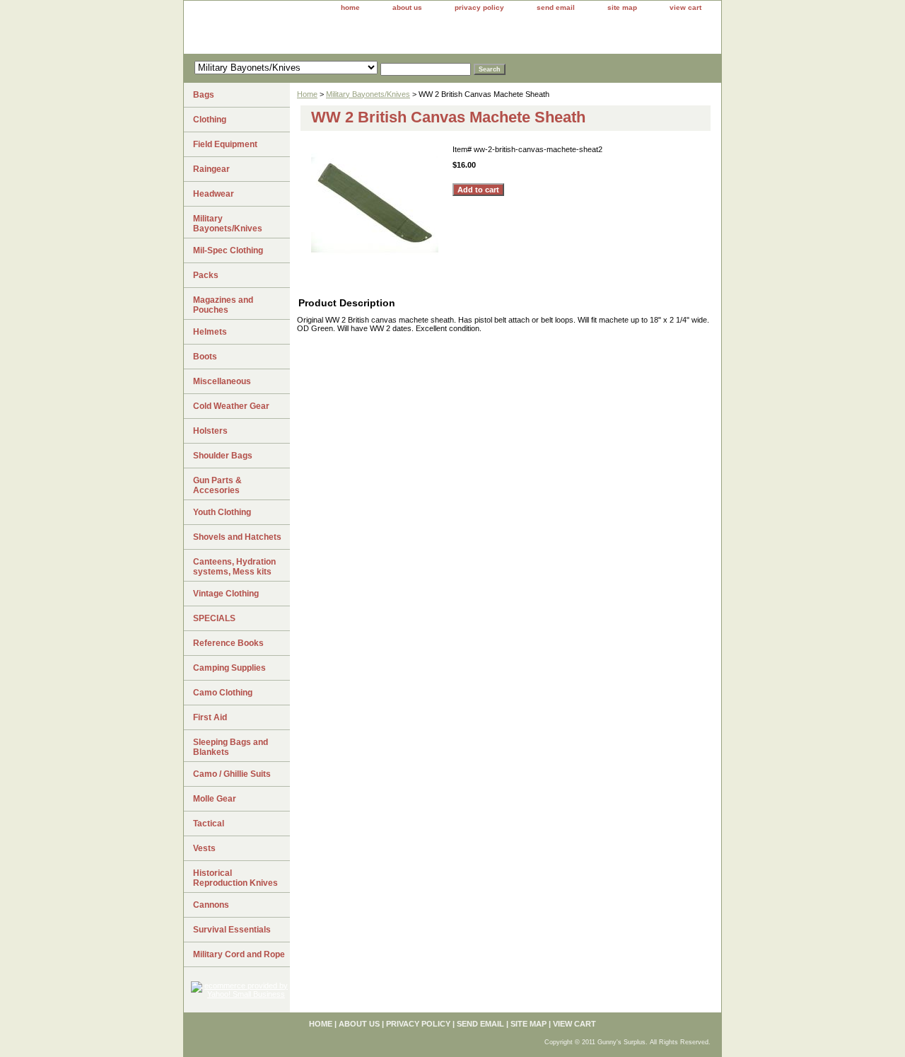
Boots (205, 357)
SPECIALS (214, 618)
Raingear (211, 169)
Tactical (208, 823)
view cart (685, 7)
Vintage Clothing (226, 594)
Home (307, 94)
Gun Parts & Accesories (217, 485)
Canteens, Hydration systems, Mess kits (234, 567)
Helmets (210, 332)
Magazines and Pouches (223, 305)
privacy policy (479, 7)
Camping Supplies (229, 668)
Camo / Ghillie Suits (232, 774)
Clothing (209, 120)
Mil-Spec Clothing (228, 250)
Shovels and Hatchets (237, 537)
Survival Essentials (232, 930)
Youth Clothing (222, 512)
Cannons (211, 905)
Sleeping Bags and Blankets (230, 747)
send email (556, 7)
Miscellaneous (222, 381)
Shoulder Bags (222, 456)
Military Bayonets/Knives (368, 94)
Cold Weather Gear (231, 406)
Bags (203, 95)
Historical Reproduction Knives (235, 878)
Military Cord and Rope (239, 954)
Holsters (210, 431)
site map (622, 7)
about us (407, 7)
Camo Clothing (222, 693)
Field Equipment (225, 144)
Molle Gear (214, 799)
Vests (204, 848)
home (350, 7)
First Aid (210, 717)
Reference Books (228, 643)
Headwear (213, 194)
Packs (205, 275)
